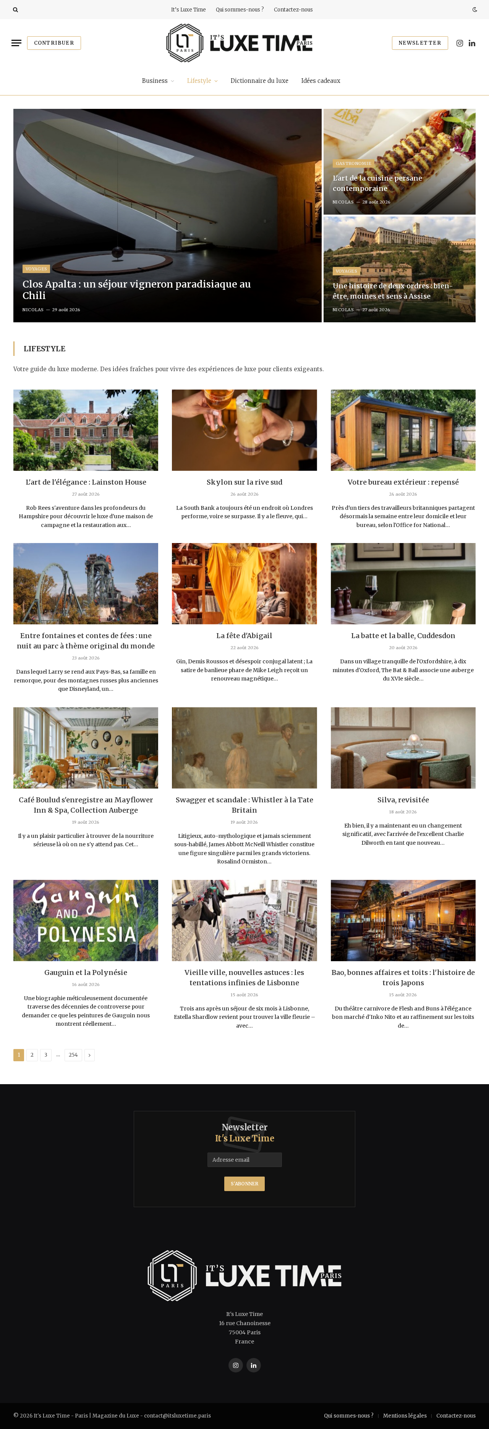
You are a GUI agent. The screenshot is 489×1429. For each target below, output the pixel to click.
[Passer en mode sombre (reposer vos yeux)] (474, 9)
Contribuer (54, 43)
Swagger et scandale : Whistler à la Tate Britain (244, 805)
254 (73, 1055)
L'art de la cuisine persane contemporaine (377, 183)
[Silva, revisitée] (403, 748)
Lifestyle (199, 80)
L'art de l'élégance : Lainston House (86, 482)
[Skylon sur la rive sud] (244, 430)
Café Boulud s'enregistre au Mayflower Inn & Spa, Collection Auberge (86, 805)
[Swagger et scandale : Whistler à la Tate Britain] (244, 748)
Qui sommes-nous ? (240, 9)
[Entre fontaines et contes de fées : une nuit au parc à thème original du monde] (85, 583)
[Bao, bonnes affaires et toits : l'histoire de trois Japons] (403, 920)
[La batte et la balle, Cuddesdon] (403, 583)
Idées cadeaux (320, 80)
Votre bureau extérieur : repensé (403, 482)
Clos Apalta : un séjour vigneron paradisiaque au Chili (137, 289)
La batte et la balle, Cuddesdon (403, 635)
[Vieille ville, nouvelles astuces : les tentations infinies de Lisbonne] (244, 920)
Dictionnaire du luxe (259, 80)
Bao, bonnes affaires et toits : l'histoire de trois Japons (403, 977)
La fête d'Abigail (244, 635)
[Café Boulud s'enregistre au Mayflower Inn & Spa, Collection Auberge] (85, 748)
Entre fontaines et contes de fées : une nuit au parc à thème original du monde (86, 640)
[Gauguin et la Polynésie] (85, 920)
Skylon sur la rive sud (244, 482)
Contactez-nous (293, 9)
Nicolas (33, 309)
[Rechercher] (14, 9)
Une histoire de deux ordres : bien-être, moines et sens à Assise (393, 291)
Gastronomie (354, 163)
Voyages (36, 269)
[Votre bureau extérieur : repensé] (403, 430)
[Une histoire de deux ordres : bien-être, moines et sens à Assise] (400, 269)
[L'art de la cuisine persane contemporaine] (400, 162)
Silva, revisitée (403, 799)
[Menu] (16, 43)
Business (155, 80)
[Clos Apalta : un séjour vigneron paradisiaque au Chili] (167, 215)
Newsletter (420, 43)
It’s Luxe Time (188, 9)
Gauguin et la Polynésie (85, 972)
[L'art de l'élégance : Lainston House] (85, 430)
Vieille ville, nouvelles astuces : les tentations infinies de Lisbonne (244, 977)
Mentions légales (405, 1416)
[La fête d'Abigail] (244, 583)
